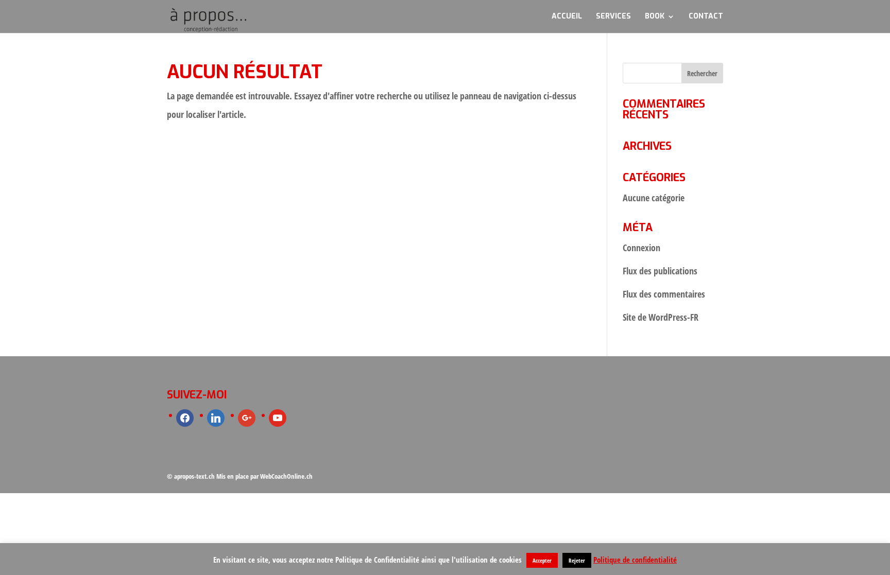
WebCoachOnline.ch (286, 476)
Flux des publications (660, 271)
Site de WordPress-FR (660, 317)
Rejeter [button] (577, 560)
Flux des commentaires (664, 294)
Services (613, 17)
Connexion (641, 247)
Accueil (567, 17)
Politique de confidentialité (635, 559)
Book (654, 17)
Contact (706, 17)
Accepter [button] (542, 560)
